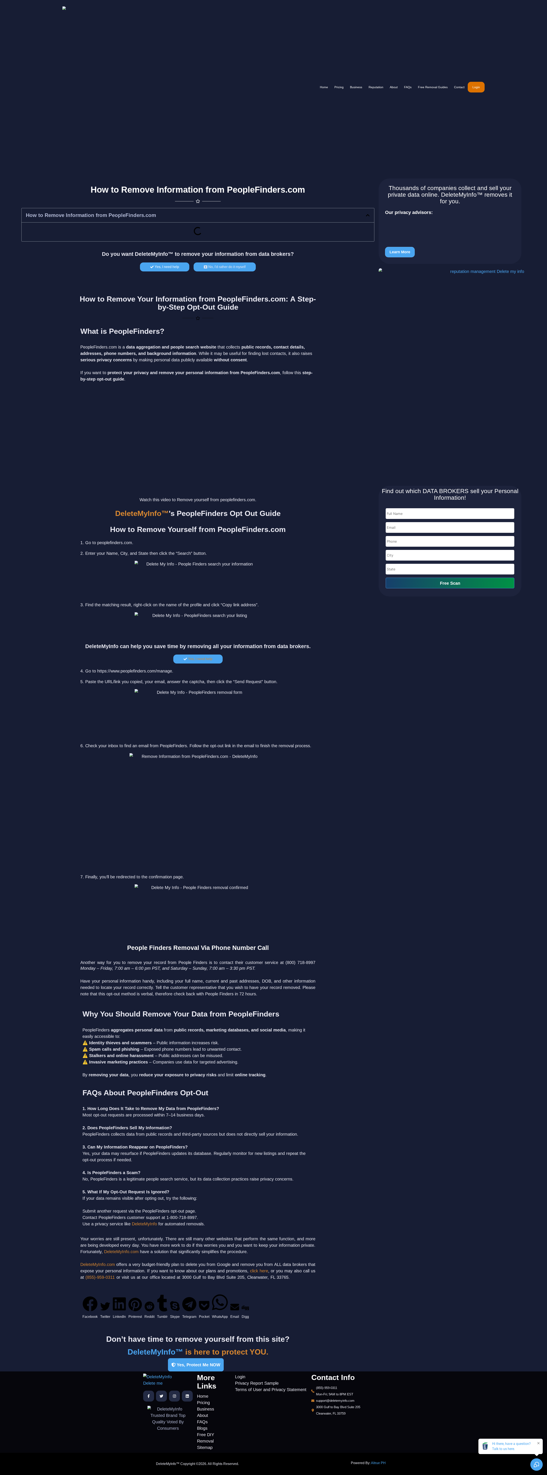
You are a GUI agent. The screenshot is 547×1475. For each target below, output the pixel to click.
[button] (368, 215)
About (394, 87)
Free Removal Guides (433, 87)
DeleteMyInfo (144, 1224)
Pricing (339, 87)
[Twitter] (161, 1396)
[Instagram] (174, 1396)
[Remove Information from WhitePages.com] (435, 231)
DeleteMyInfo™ (154, 254)
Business (356, 87)
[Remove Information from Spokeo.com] (435, 239)
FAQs (408, 87)
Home (324, 87)
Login (476, 87)
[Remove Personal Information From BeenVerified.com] (435, 224)
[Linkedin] (187, 1396)
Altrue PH (378, 1463)
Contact (459, 87)
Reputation (376, 87)
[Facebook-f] (148, 1396)
